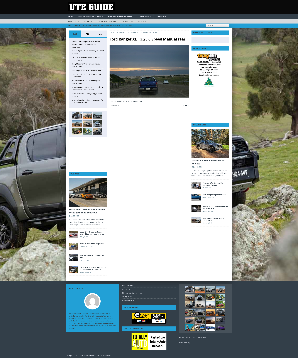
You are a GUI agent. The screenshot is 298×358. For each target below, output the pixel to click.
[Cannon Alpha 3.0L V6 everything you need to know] (87, 115)
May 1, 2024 (84, 237)
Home (70, 16)
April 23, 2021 (85, 260)
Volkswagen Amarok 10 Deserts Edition (86, 70)
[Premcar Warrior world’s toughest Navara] (196, 185)
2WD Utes (74, 174)
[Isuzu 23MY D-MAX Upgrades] (73, 246)
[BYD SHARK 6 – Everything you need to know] (200, 320)
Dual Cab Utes (199, 125)
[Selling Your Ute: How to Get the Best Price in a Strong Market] (190, 312)
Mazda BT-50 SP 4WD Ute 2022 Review (208, 162)
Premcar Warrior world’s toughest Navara (213, 184)
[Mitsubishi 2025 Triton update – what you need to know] (88, 192)
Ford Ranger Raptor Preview (214, 195)
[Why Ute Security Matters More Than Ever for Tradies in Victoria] (190, 327)
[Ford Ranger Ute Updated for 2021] (73, 257)
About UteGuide (74, 21)
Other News (144, 16)
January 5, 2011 (208, 223)
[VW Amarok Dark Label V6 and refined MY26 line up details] (220, 320)
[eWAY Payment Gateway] (149, 322)
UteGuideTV (161, 16)
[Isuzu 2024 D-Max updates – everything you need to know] (73, 234)
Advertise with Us (144, 21)
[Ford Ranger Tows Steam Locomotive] (196, 220)
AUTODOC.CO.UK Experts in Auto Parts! (192, 337)
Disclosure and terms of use (107, 21)
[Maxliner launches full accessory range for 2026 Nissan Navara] (200, 304)
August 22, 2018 (86, 272)
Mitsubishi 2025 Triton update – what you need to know (88, 211)
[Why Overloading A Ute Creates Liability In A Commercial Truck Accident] (87, 131)
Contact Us (88, 21)
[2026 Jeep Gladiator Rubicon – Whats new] (220, 327)
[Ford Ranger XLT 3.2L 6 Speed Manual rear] (149, 96)
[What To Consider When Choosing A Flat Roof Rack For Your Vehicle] (200, 327)
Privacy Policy (127, 21)
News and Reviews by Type (89, 16)
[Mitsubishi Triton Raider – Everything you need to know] (210, 320)
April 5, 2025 (75, 216)
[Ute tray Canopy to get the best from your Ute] (210, 327)
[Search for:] (217, 25)
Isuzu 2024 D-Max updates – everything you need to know (92, 233)
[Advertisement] (88, 154)
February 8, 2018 (209, 197)
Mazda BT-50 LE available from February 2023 (215, 207)
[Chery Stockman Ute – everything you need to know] (77, 123)
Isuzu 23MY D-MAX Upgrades (92, 244)
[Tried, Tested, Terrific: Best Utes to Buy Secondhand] (97, 123)
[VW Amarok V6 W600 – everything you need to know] (97, 115)
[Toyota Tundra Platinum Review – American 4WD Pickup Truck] (190, 320)
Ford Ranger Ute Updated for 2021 (92, 256)
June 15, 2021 (208, 188)
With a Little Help (184, 343)
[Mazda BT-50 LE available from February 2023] (196, 208)
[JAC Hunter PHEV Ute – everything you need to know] (77, 131)
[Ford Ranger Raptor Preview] (196, 197)
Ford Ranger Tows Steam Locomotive (213, 219)
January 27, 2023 (209, 211)
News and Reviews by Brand (119, 16)
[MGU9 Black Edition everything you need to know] (97, 131)
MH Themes (106, 356)
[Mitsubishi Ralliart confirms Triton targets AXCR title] (220, 304)
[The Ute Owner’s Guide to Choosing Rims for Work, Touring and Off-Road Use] (210, 304)
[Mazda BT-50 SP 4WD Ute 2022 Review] (210, 143)
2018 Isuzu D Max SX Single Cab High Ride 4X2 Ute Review (93, 268)
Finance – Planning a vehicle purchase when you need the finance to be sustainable (86, 44)
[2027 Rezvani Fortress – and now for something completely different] (200, 312)
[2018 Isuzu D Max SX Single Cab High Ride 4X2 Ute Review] (73, 269)
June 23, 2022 (197, 167)
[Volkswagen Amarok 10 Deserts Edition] (87, 123)
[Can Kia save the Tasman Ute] (220, 312)
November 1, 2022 (87, 246)
